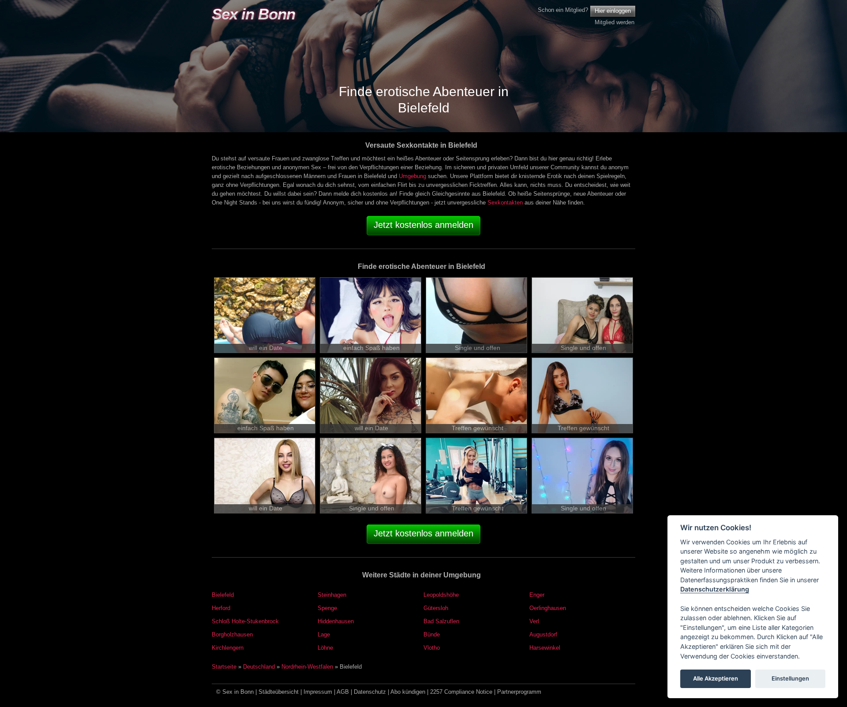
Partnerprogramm (519, 691)
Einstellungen (790, 678)
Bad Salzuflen (441, 621)
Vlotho (432, 647)
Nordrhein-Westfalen (307, 666)
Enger (536, 595)
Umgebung (412, 176)
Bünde (432, 634)
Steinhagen (332, 595)
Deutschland (259, 666)
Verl (534, 621)
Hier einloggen (613, 10)
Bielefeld (223, 595)
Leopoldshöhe (441, 595)
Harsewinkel (544, 647)
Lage (324, 634)
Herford (221, 608)
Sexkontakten (505, 202)
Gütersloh (436, 608)
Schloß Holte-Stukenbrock (245, 621)
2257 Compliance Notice (461, 691)
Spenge (327, 608)
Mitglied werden (614, 22)
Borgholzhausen (232, 634)
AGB (343, 691)
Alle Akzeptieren (715, 678)
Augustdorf (543, 634)
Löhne (325, 647)
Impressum (318, 691)
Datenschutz (370, 691)
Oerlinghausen (547, 608)
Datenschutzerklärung (714, 589)
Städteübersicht (279, 691)
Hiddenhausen (336, 621)
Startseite (224, 666)
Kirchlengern (228, 647)
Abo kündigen (407, 691)
